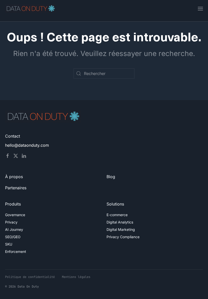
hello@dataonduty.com (27, 145)
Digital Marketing (121, 229)
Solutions (115, 204)
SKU (8, 244)
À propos (14, 176)
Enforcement (15, 251)
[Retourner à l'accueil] (30, 8)
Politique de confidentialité (30, 277)
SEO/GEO (13, 237)
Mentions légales (76, 277)
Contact (12, 136)
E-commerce (117, 215)
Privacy (11, 222)
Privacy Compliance (123, 237)
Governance (15, 215)
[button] (200, 8)
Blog (111, 176)
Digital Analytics (120, 222)
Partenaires (15, 187)
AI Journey (14, 229)
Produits (13, 204)
